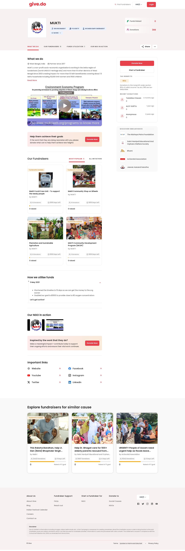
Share (147, 46)
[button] (58, 28)
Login (151, 4)
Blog (28, 505)
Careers (30, 514)
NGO (83, 501)
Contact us (31, 518)
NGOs (111, 505)
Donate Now (92, 139)
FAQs (56, 501)
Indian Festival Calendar (37, 510)
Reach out (58, 505)
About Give (31, 501)
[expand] (100, 282)
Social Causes (115, 501)
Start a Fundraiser (137, 70)
